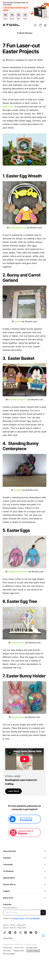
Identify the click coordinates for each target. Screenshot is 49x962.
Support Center (18, 918)
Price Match (7, 951)
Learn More (13, 791)
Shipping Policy (18, 951)
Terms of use (19, 948)
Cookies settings (33, 951)
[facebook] (25, 932)
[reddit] (36, 932)
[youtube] (30, 932)
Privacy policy (7, 948)
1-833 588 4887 (34, 918)
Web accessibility (9, 954)
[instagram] (9, 932)
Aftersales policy (31, 948)
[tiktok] (4, 932)
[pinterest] (15, 932)
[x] (20, 932)
